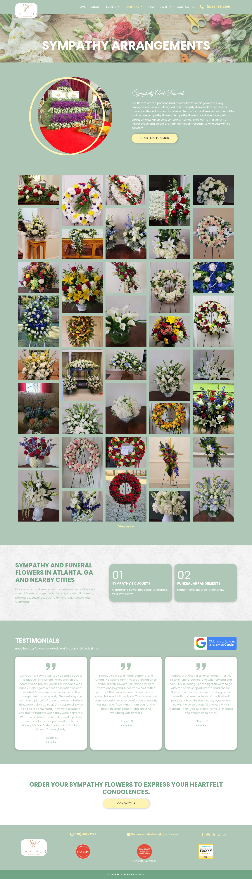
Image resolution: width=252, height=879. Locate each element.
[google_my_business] (219, 835)
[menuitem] (81, 7)
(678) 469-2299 (218, 7)
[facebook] (202, 835)
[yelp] (213, 835)
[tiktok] (224, 835)
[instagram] (208, 835)
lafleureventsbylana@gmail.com (153, 834)
